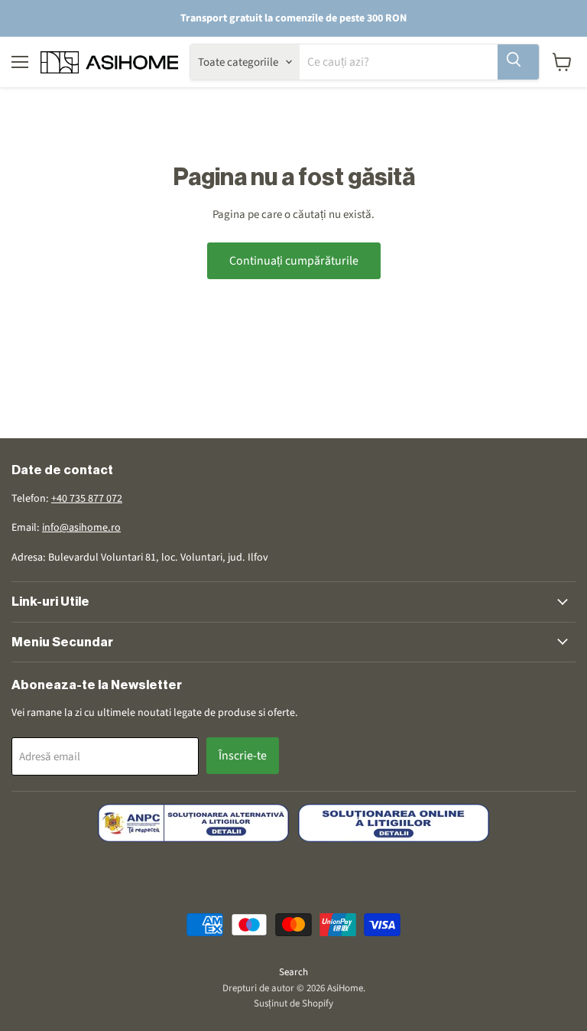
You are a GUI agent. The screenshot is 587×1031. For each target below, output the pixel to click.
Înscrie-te (243, 755)
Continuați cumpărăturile (293, 260)
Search (293, 972)
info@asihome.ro (81, 527)
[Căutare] (518, 62)
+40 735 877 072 (86, 498)
